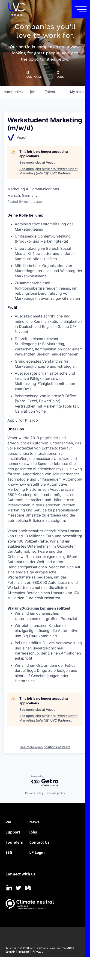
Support (13, 832)
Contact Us (39, 842)
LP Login (37, 852)
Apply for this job (22, 420)
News (34, 822)
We (8, 822)
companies (13, 91)
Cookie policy (56, 793)
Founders (14, 842)
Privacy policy (34, 793)
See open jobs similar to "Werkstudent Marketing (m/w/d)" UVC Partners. (48, 171)
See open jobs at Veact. (37, 162)
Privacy (37, 951)
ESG (9, 852)
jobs (33, 91)
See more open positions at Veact (45, 747)
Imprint (23, 951)
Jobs (33, 832)
